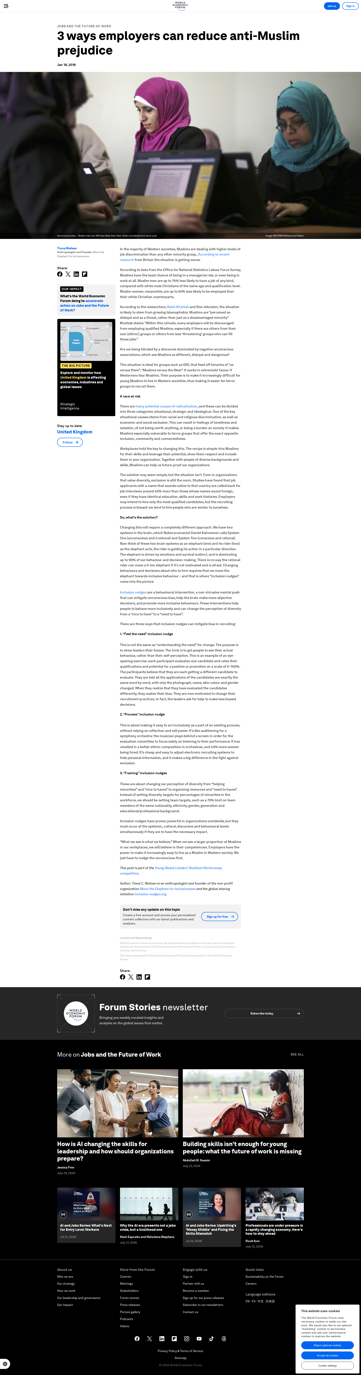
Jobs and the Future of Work (84, 26)
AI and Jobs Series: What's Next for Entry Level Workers (86, 1227)
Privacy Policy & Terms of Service (180, 1351)
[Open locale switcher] (5, 1364)
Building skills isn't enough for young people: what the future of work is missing (242, 1147)
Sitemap (181, 1358)
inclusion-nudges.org (150, 894)
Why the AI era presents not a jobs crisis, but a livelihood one (148, 1227)
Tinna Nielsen (67, 248)
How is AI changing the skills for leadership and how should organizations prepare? (115, 1151)
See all (297, 1054)
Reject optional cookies (327, 1345)
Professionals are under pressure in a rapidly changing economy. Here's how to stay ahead (274, 1229)
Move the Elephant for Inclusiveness (168, 889)
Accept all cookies (327, 1355)
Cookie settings (328, 1365)
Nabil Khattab (178, 307)
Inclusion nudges (133, 592)
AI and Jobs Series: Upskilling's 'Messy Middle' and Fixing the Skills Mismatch (211, 1229)
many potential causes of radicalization (166, 406)
